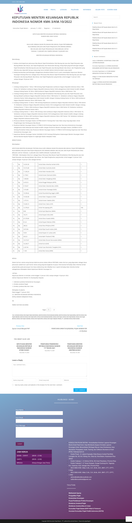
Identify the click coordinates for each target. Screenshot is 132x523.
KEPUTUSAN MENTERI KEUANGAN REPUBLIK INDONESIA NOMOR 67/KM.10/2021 (24, 347)
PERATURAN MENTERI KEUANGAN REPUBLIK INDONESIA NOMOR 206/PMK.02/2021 (75, 347)
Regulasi (47, 28)
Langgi (94, 82)
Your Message (21, 426)
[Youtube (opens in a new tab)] (118, 2)
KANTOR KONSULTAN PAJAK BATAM (67, 315)
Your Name (20, 410)
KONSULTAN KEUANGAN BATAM (44, 317)
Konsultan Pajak (57, 317)
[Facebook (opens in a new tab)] (110, 2)
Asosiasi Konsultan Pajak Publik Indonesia (26, 315)
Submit (20, 444)
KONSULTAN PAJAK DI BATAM (23, 318)
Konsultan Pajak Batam (20, 28)
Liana (93, 60)
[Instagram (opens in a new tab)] (112, 2)
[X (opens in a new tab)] (107, 2)
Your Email (20, 418)
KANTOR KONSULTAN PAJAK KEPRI (28, 317)
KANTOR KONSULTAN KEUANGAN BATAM (48, 315)
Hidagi (94, 76)
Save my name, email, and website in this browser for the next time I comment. (38, 385)
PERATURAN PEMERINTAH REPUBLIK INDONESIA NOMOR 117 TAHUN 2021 (49, 346)
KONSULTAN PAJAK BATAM (68, 317)
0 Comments (56, 28)
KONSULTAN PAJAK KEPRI (37, 318)
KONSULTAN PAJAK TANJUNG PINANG (52, 318)
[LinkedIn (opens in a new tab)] (115, 2)
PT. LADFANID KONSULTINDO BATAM (71, 318)
